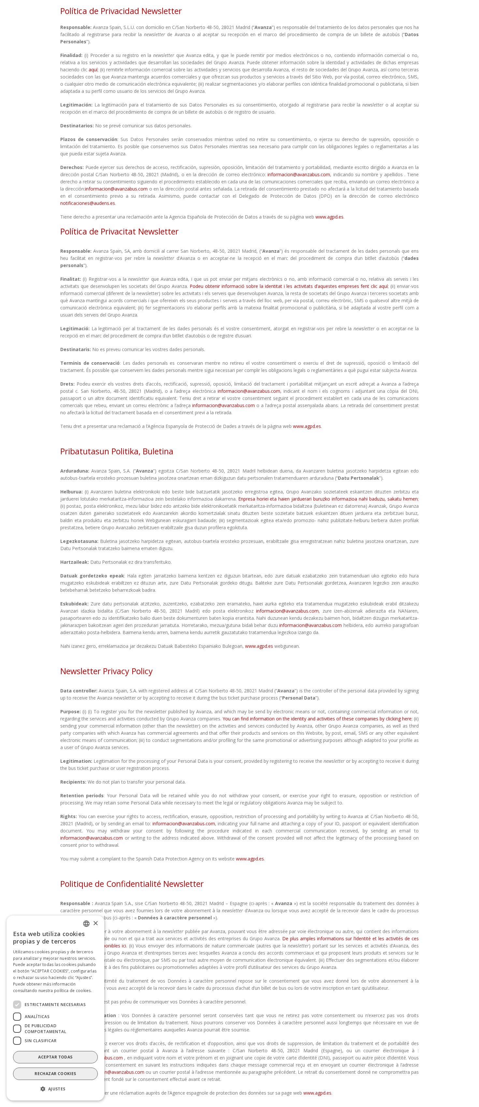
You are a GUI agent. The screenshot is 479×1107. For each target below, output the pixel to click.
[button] (55, 1089)
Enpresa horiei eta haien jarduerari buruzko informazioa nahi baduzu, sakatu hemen (328, 499)
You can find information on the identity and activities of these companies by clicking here (317, 719)
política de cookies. (73, 990)
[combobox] (86, 923)
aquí (93, 69)
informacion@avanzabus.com (299, 174)
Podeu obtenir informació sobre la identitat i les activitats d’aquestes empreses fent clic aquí (289, 286)
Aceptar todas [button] (55, 1057)
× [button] (95, 923)
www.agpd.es (329, 217)
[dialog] (55, 1007)
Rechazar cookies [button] (55, 1073)
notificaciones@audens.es (87, 203)
